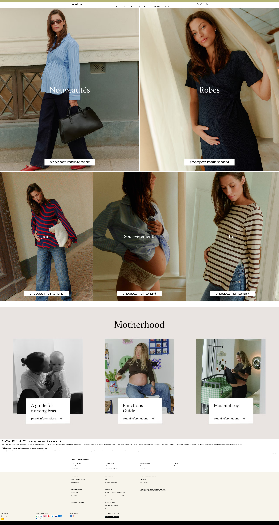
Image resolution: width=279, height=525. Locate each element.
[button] (18, 516)
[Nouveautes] (69, 89)
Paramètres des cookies (139, 523)
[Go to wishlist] (204, 4)
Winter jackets (143, 468)
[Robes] (209, 89)
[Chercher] (198, 4)
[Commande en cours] (207, 4)
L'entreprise (143, 479)
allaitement (157, 444)
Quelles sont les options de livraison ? (114, 486)
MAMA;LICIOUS (75, 476)
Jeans (107, 465)
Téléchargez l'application (77, 489)
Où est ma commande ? (111, 482)
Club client (73, 486)
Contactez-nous (75, 482)
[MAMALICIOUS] (77, 4)
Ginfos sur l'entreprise (145, 486)
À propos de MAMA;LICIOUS (78, 479)
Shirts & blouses (76, 465)
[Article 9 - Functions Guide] (139, 373)
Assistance (109, 476)
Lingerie (176, 463)
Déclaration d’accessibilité (77, 502)
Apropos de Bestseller (148, 476)
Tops (175, 465)
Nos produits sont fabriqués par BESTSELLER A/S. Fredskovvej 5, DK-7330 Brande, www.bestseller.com (153, 490)
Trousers (142, 465)
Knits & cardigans (76, 463)
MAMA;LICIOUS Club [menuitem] (158, 6)
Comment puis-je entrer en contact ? (114, 495)
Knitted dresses (110, 463)
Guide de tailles (74, 495)
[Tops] (232, 239)
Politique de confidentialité (111, 505)
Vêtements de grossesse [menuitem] (130, 6)
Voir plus (275, 453)
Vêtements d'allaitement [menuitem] (145, 6)
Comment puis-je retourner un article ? (115, 492)
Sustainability (74, 499)
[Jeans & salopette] (46, 239)
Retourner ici (108, 489)
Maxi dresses (75, 468)
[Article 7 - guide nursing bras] (46, 373)
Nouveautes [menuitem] (111, 6)
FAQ (106, 479)
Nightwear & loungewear (112, 468)
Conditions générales (110, 499)
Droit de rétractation (110, 502)
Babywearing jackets (145, 463)
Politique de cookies (110, 508)
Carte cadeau (74, 492)
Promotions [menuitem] (119, 6)
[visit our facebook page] (71, 516)
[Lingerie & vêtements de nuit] (139, 239)
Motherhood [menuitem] (168, 6)
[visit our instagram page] (73, 516)
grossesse (150, 444)
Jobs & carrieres (144, 482)
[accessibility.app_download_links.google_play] (108, 518)
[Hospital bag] (232, 373)
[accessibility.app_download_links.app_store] (115, 518)
